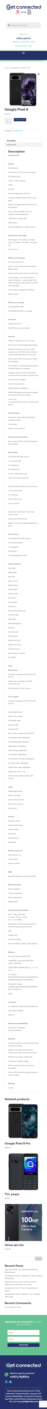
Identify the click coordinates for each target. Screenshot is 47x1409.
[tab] (23, 141)
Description (11, 141)
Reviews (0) (11, 145)
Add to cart (20, 119)
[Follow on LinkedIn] (10, 1381)
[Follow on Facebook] (6, 1381)
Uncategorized (14, 68)
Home (7, 68)
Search (38, 1259)
